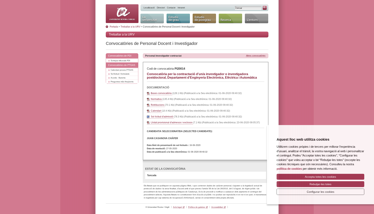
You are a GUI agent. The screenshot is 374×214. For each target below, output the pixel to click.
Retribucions (158, 105)
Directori (161, 7)
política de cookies (289, 168)
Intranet (181, 7)
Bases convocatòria (161, 93)
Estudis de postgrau (200, 17)
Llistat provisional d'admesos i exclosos (172, 122)
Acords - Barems (118, 78)
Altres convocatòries (256, 55)
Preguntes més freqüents (122, 82)
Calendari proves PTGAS (122, 70)
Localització (149, 7)
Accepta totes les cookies (320, 176)
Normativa (156, 99)
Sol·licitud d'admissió (162, 116)
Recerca (224, 15)
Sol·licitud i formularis (120, 74)
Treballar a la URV (130, 26)
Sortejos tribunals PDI (120, 60)
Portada (114, 26)
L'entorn (250, 15)
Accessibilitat (217, 207)
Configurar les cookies (320, 191)
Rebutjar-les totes (320, 184)
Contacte (171, 7)
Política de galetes (196, 207)
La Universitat (150, 15)
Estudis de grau (177, 15)
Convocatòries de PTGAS (121, 65)
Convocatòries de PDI (119, 55)
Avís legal (177, 207)
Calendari (156, 110)
